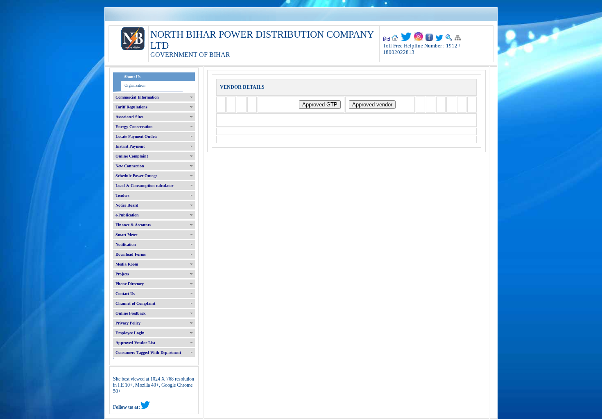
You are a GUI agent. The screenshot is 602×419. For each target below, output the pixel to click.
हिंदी (386, 39)
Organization (134, 85)
